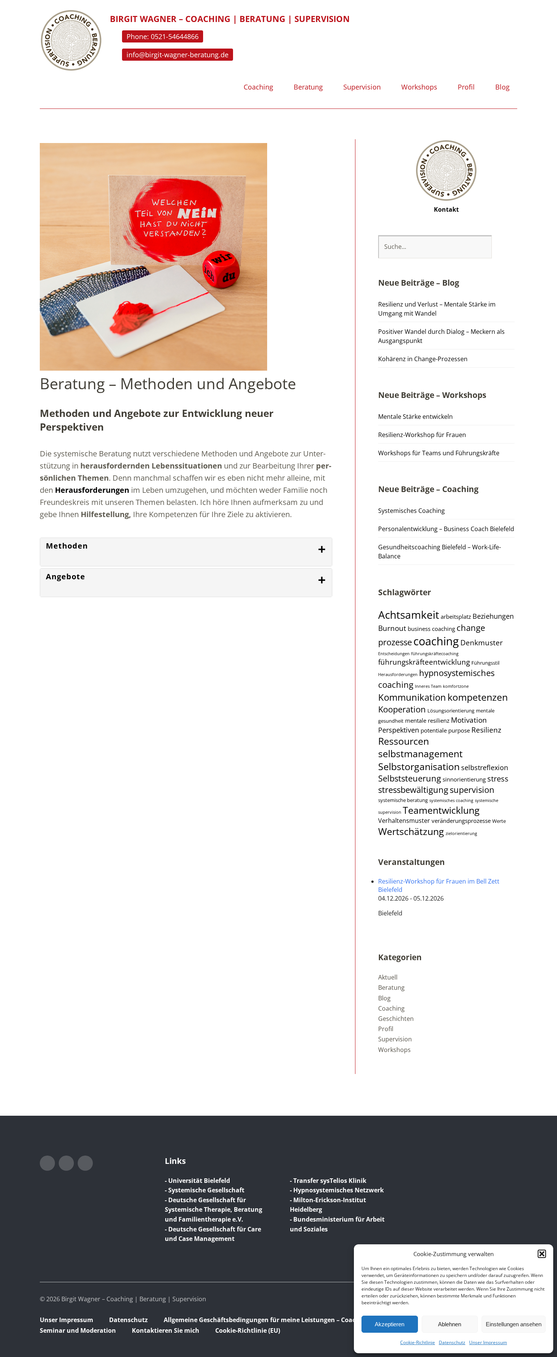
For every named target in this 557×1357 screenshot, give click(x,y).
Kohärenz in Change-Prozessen (423, 359)
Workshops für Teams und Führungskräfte (438, 453)
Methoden (67, 546)
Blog (502, 87)
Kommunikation (412, 697)
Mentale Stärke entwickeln (415, 416)
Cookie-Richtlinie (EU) (247, 1330)
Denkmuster (481, 643)
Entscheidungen (394, 653)
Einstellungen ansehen (513, 1324)
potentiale (434, 730)
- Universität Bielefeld (197, 1180)
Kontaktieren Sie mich (165, 1330)
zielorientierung (461, 833)
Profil (466, 87)
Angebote (65, 576)
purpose (459, 730)
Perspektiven (398, 729)
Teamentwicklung (441, 810)
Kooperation (402, 709)
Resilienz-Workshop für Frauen (422, 435)
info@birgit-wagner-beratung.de (177, 54)
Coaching (258, 87)
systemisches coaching (451, 800)
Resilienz (486, 730)
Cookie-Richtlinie (417, 1342)
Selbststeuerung (409, 778)
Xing (85, 1163)
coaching (436, 641)
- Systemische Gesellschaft (204, 1190)
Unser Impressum (488, 1342)
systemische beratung (403, 800)
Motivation (469, 720)
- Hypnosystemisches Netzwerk (337, 1190)
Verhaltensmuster (404, 820)
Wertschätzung (411, 831)
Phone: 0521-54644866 (163, 36)
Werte (499, 821)
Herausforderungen (92, 490)
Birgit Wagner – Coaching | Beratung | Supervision (230, 18)
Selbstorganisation (419, 766)
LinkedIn (66, 1163)
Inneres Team (428, 686)
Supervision (362, 87)
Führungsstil (485, 663)
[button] (542, 1254)
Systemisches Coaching (411, 510)
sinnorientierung (464, 779)
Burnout (392, 628)
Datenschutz (452, 1342)
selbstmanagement (420, 753)
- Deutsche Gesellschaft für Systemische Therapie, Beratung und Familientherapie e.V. (213, 1209)
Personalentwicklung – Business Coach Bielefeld (446, 529)
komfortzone (456, 686)
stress (497, 778)
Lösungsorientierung (450, 711)
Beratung (308, 87)
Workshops (419, 87)
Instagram (47, 1163)
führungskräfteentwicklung (424, 662)
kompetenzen (477, 696)
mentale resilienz (427, 720)
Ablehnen (449, 1324)
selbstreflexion (484, 767)
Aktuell (387, 977)
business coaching (431, 628)
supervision (472, 789)
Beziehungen (493, 616)
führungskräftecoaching (434, 653)
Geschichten (396, 1018)
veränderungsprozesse (461, 820)
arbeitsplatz (456, 616)
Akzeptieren (389, 1324)
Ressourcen (403, 741)
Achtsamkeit (408, 614)
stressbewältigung (413, 790)
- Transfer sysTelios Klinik (328, 1180)
